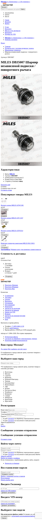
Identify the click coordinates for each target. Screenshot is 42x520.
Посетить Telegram (11, 285)
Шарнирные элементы (13, 50)
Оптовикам (9, 303)
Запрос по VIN (10, 312)
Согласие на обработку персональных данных (21, 339)
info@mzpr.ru (14, 328)
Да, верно (4, 349)
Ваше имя (4, 410)
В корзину (5, 209)
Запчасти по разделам (12, 308)
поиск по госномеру (8, 503)
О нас (7, 27)
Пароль (3, 416)
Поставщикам (10, 305)
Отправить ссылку (7, 474)
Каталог (4, 7)
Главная (7, 46)
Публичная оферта (11, 337)
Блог (6, 319)
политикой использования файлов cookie (26, 516)
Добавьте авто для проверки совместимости (21, 249)
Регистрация (5, 478)
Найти (23, 9)
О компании (9, 296)
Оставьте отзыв (6, 439)
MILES (12, 174)
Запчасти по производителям (15, 316)
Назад (3, 43)
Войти (7, 23)
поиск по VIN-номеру (8, 491)
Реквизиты (8, 306)
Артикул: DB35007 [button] (7, 57)
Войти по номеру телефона (10, 458)
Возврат (7, 314)
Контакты (8, 32)
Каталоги (8, 29)
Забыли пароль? (6, 456)
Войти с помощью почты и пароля (13, 476)
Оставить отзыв (6, 190)
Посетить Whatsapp (11, 287)
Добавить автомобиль (8, 492)
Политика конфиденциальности (16, 340)
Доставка (8, 297)
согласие (11, 418)
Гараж (7, 20)
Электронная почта (7, 414)
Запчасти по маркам (12, 310)
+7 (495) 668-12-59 (17, 326)
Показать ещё (5, 185)
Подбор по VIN (10, 34)
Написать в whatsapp (12, 463)
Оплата (7, 299)
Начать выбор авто (7, 480)
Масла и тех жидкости (12, 31)
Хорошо (4, 518)
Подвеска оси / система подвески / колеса (19, 48)
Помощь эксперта (11, 39)
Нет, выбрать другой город (17, 349)
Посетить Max (10, 289)
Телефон (4, 412)
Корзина (8, 22)
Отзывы (7, 317)
